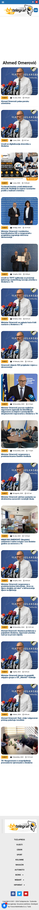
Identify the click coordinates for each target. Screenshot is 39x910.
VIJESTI (4, 98)
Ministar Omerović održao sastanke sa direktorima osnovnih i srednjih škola (18, 498)
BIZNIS (18, 875)
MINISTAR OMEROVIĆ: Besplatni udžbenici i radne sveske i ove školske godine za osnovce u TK (18, 541)
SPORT (19, 855)
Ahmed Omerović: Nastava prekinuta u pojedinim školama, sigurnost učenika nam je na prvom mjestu (18, 633)
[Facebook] (33, 2)
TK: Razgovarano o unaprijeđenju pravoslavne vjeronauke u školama (16, 762)
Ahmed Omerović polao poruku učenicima (15, 102)
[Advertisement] (19, 38)
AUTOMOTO (19, 870)
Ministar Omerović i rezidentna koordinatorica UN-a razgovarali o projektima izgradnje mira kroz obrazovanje (16, 234)
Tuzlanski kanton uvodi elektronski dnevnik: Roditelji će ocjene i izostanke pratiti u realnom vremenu (18, 188)
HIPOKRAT (18, 885)
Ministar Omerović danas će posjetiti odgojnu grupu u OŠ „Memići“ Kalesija (18, 676)
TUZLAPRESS (19, 840)
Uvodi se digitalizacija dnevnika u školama (16, 145)
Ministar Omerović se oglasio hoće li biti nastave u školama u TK (18, 323)
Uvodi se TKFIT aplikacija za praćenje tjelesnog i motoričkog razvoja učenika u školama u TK (19, 280)
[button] (3, 2)
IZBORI (19, 850)
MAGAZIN (20, 865)
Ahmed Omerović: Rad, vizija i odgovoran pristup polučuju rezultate (19, 719)
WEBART (18, 880)
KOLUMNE (19, 860)
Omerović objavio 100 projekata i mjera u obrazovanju (19, 366)
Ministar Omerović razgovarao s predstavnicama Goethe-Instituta (16, 455)
